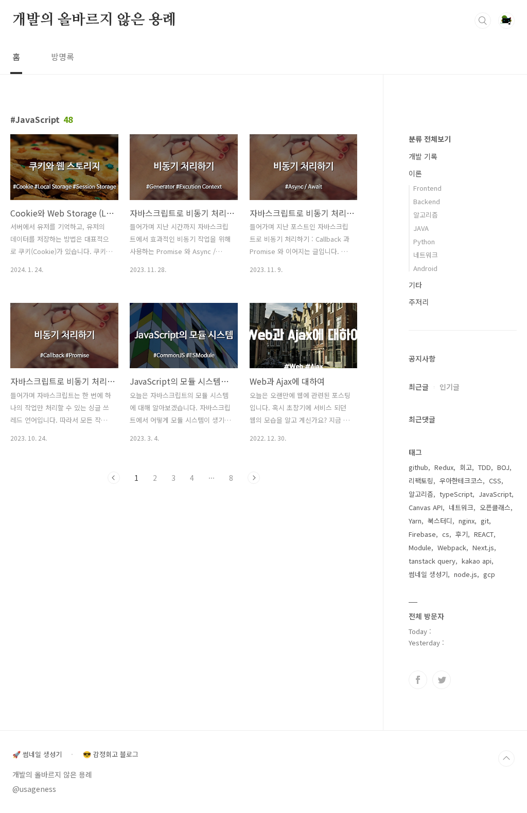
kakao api (476, 561)
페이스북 (418, 680)
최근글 (419, 387)
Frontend (427, 188)
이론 (415, 173)
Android (425, 268)
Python (424, 241)
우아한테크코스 (461, 480)
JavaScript (495, 494)
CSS (495, 480)
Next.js (483, 547)
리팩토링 (421, 480)
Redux (443, 467)
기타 (415, 285)
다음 (254, 478)
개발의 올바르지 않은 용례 (94, 20)
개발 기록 (423, 156)
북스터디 (440, 521)
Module (420, 547)
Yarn (415, 521)
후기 (461, 534)
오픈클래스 (495, 507)
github (418, 467)
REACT (484, 534)
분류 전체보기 (430, 139)
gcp (489, 574)
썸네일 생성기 (428, 574)
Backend (426, 201)
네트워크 (425, 255)
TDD (484, 467)
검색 (482, 20)
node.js (465, 574)
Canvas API (426, 507)
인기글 (450, 387)
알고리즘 (425, 215)
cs (445, 534)
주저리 (419, 302)
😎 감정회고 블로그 (110, 754)
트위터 (441, 680)
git (485, 521)
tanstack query (432, 561)
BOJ (503, 467)
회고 (466, 467)
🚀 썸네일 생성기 (37, 754)
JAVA (421, 228)
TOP (506, 758)
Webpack (451, 547)
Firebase (422, 534)
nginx (467, 521)
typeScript (456, 494)
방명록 (62, 56)
